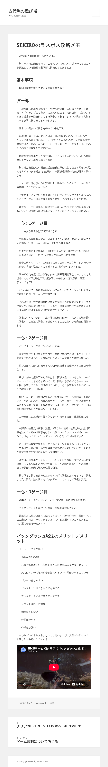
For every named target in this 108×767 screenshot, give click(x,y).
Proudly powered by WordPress (32, 761)
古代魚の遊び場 (22, 10)
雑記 (52, 703)
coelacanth (41, 703)
